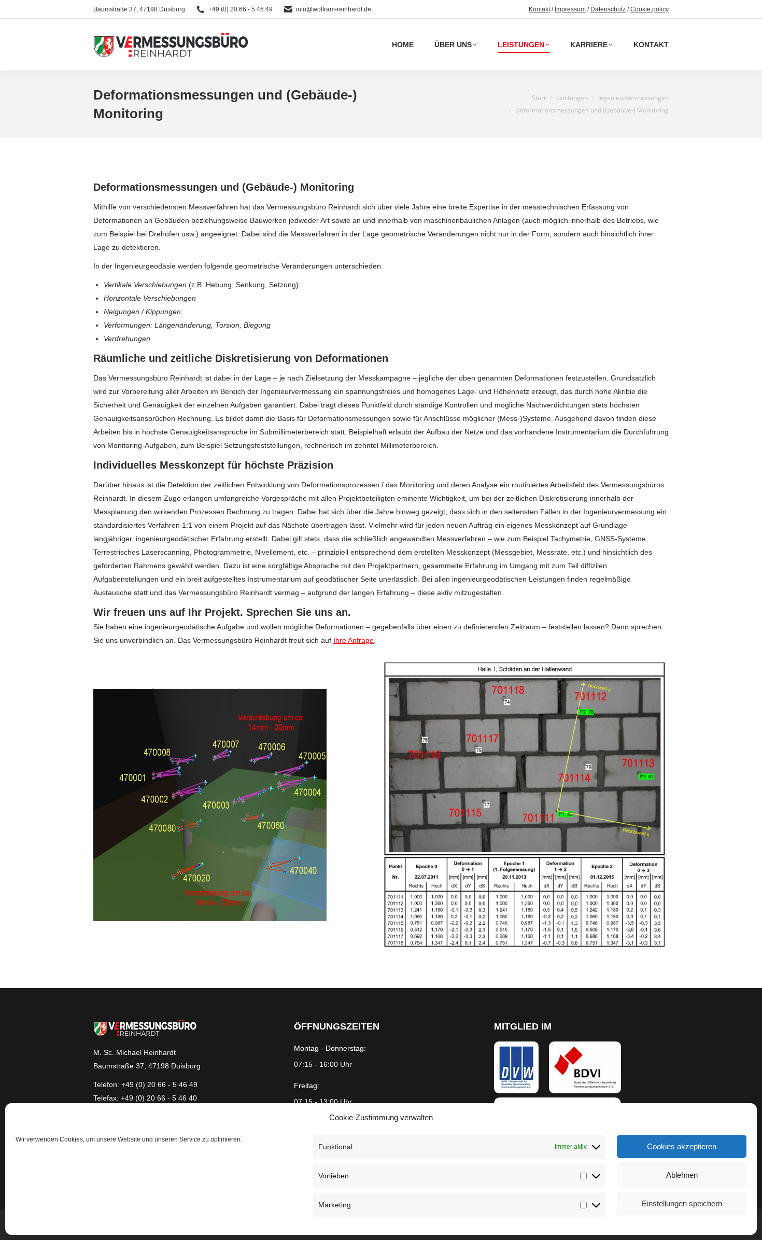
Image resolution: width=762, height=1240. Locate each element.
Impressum (570, 9)
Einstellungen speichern (682, 1203)
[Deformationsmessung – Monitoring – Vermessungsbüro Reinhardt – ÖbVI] (210, 804)
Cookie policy (649, 9)
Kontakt (539, 9)
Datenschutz (608, 9)
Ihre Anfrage (353, 640)
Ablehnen (682, 1175)
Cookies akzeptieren (681, 1146)
